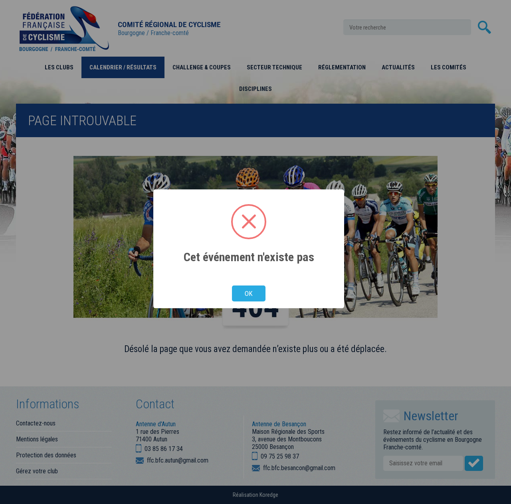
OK (249, 293)
